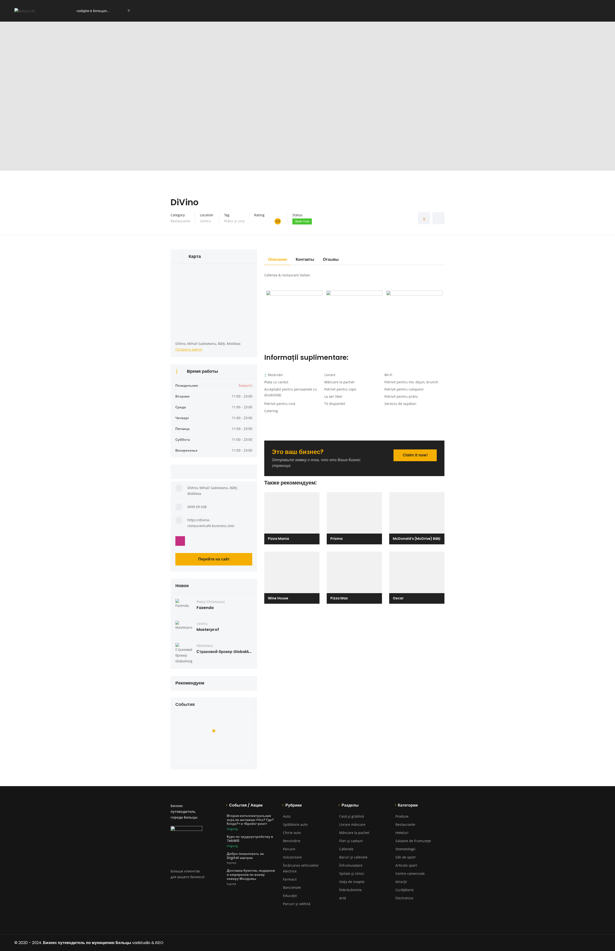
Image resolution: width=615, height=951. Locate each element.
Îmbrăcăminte (350, 890)
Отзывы (331, 259)
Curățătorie (404, 890)
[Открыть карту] (188, 349)
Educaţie (290, 895)
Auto (286, 816)
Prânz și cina (234, 221)
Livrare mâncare (352, 824)
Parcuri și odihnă (296, 903)
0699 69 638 (197, 506)
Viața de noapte (351, 881)
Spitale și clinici (351, 873)
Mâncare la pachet (354, 832)
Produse (402, 816)
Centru (205, 221)
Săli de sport (405, 857)
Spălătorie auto (295, 824)
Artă (342, 898)
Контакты (305, 259)
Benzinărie (291, 841)
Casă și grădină (351, 816)
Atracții (401, 881)
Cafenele (346, 849)
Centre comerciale (410, 873)
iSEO (159, 942)
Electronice (404, 898)
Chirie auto (292, 832)
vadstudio (141, 942)
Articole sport (406, 865)
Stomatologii (405, 849)
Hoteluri (401, 832)
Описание (277, 259)
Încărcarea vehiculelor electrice (301, 868)
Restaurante (180, 221)
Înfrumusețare (351, 865)
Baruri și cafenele (353, 857)
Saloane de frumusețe (413, 841)
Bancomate (292, 887)
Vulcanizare (292, 857)
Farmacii (290, 879)
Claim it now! (415, 455)
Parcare (289, 849)
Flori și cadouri (351, 841)
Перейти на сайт (214, 559)
